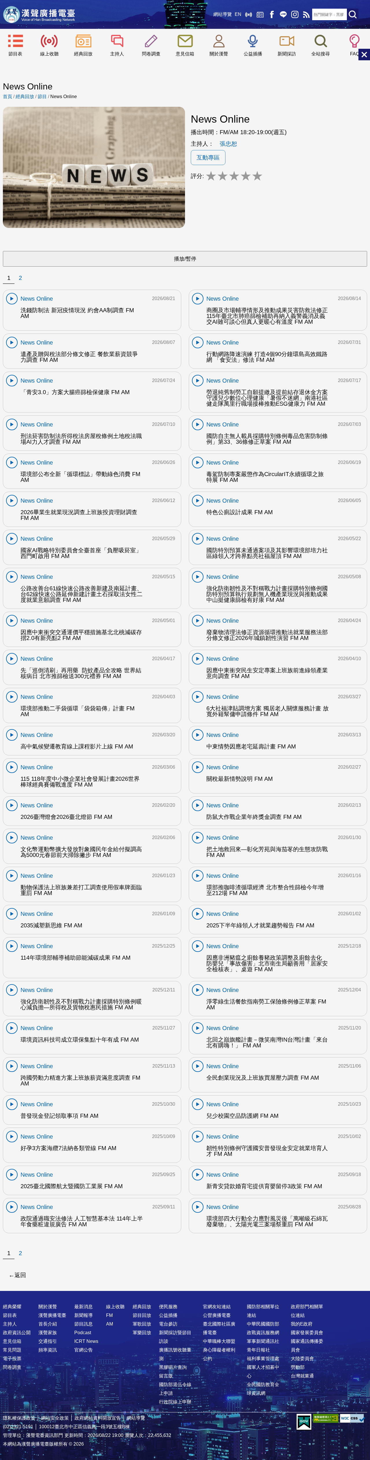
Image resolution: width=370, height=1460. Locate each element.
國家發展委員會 (307, 1332)
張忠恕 (228, 144)
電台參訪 (168, 1324)
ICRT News (86, 1341)
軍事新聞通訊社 (263, 1341)
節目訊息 (83, 1324)
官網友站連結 (217, 1306)
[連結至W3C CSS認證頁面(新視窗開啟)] (352, 1418)
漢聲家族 (47, 1332)
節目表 (15, 53)
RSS (306, 14)
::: (185, 1295)
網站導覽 (222, 14)
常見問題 (12, 1349)
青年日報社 (258, 1349)
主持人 (117, 53)
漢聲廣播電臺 (39, 14)
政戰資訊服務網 (263, 1332)
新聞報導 (83, 1315)
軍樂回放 (142, 1332)
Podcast (82, 1332)
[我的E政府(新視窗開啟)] (304, 1422)
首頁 (7, 96)
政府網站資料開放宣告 (98, 1418)
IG (295, 14)
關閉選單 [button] (364, 54)
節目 (42, 96)
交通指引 (47, 1341)
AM (109, 1324)
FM (109, 1315)
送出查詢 (352, 14)
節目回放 (142, 1315)
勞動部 (298, 1367)
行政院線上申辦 (175, 1401)
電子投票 (12, 1358)
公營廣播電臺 (217, 1315)
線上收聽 (248, 14)
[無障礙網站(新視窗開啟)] (325, 1418)
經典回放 (260, 14)
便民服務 (168, 1306)
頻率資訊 (47, 1349)
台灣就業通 (302, 1375)
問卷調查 (151, 53)
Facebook (272, 14)
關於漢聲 (219, 53)
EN (238, 14)
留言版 (166, 1375)
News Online (63, 96)
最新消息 (83, 1306)
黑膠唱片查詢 (173, 1367)
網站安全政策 (55, 1418)
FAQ (354, 53)
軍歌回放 (142, 1324)
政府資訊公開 (17, 1332)
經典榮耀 (12, 1306)
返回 (20, 1275)
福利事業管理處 (263, 1358)
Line (283, 14)
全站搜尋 (320, 53)
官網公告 (83, 1349)
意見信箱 (185, 53)
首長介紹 (47, 1324)
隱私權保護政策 (19, 1418)
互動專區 (208, 157)
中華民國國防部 (263, 1324)
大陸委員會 (302, 1358)
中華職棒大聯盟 (219, 1341)
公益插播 (253, 53)
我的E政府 (301, 1324)
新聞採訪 (287, 53)
